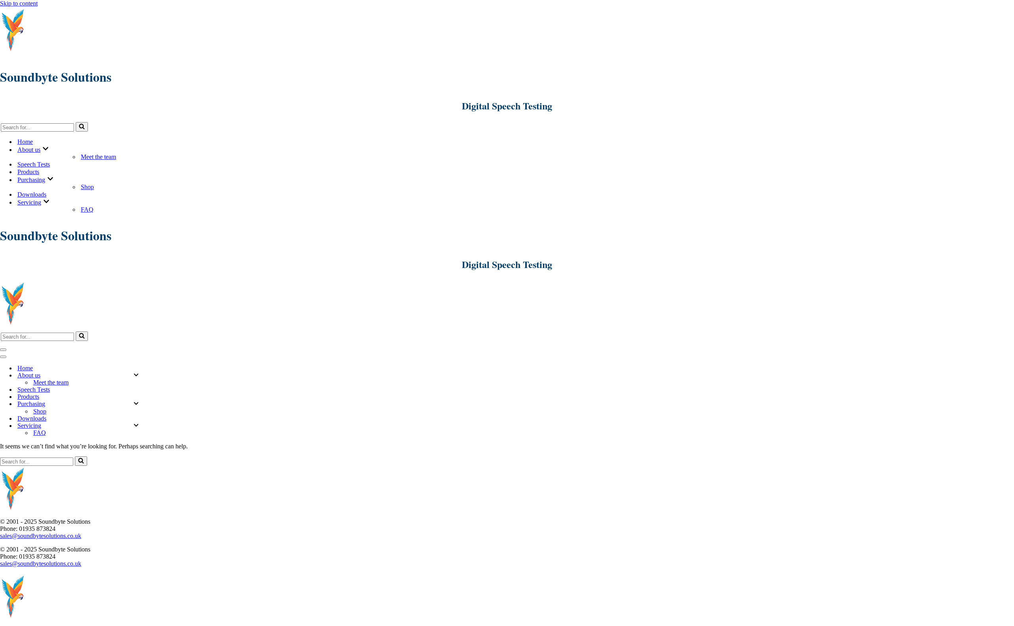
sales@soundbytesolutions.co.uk (40, 535)
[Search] (82, 127)
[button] (45, 149)
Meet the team (98, 156)
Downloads (31, 194)
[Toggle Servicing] (136, 425)
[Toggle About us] (136, 375)
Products (28, 171)
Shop (87, 187)
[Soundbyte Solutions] (13, 51)
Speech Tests (33, 164)
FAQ (87, 209)
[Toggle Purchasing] (136, 404)
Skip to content (19, 3)
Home (25, 141)
